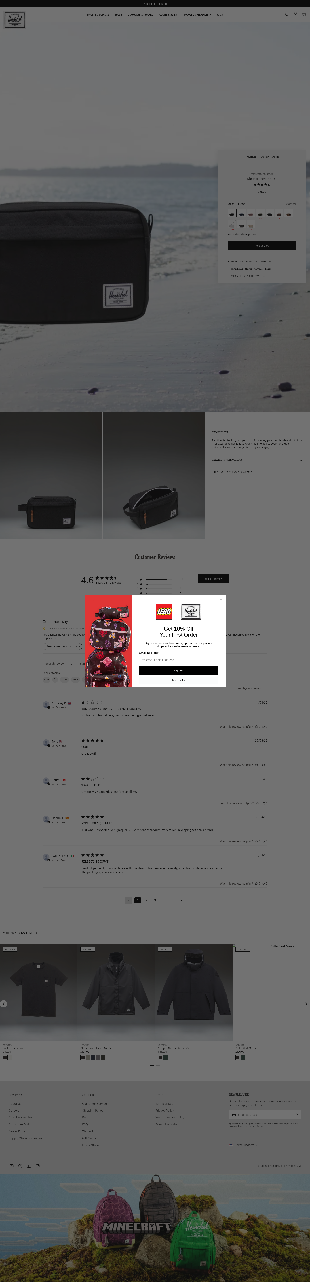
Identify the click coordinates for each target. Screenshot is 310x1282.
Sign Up (179, 670)
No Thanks (178, 680)
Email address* (149, 652)
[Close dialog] (221, 599)
